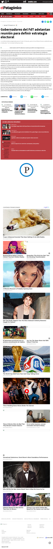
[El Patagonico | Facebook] (6, 2)
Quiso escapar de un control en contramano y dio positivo (25, 143)
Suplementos (41, 524)
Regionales (9, 13)
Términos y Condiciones (30, 533)
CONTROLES (13, 142)
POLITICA (25, 16)
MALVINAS (43, 16)
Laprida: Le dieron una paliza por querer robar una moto (24, 137)
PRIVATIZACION (13, 124)
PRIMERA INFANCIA (44, 518)
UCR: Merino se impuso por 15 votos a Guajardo (7, 110)
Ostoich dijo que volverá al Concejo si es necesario (32, 110)
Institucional (41, 527)
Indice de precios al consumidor (31, 518)
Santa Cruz (41, 13)
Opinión (3, 533)
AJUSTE (31, 16)
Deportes (33, 13)
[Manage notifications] (50, 543)
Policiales (17, 13)
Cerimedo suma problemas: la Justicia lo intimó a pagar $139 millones (20, 113)
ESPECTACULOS (14, 130)
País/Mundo (25, 13)
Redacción (30, 527)
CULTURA (37, 16)
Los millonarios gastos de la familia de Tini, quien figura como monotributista (30, 132)
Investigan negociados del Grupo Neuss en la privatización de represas (28, 126)
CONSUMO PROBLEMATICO (17, 518)
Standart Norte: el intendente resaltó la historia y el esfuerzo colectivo (28, 150)
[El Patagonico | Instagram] (14, 2)
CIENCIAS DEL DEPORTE (6, 518)
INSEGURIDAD (18, 16)
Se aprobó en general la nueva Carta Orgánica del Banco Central (46, 112)
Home (2, 13)
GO (50, 518)
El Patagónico (3, 21)
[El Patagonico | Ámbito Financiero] (32, 2)
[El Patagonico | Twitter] (2, 2)
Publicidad (41, 526)
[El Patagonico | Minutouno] (24, 2)
